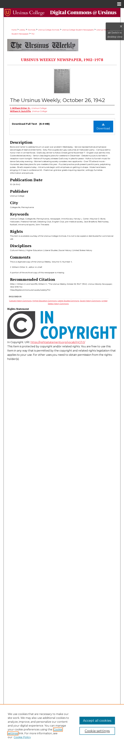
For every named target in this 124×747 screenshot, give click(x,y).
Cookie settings (97, 731)
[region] (62, 725)
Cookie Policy (22, 737)
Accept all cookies (97, 721)
